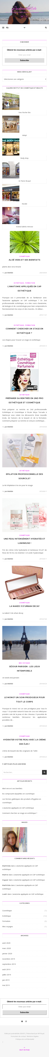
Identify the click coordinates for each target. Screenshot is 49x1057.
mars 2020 (6, 948)
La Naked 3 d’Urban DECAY (24, 606)
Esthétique (19, 283)
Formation (30, 283)
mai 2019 (6, 985)
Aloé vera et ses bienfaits (24, 260)
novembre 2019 (8, 959)
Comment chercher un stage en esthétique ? (19, 813)
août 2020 (6, 943)
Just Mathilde (9, 273)
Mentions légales (33, 1036)
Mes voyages (24, 663)
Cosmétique (24, 256)
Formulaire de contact (18, 1036)
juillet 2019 (6, 974)
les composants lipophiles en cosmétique (18, 793)
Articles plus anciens (15, 764)
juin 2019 (5, 980)
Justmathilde (25, 8)
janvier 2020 (7, 953)
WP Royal (41, 1033)
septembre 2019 (9, 964)
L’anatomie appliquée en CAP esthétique (18, 808)
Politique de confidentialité (25, 1039)
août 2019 (6, 969)
